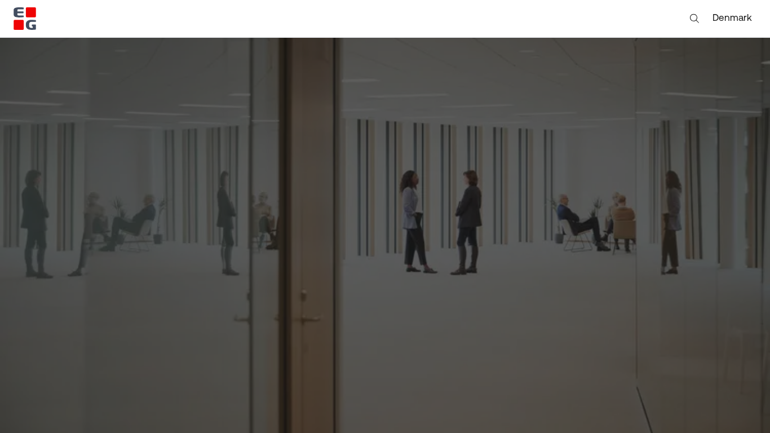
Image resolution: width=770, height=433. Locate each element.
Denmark (732, 18)
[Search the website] (694, 19)
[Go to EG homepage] (25, 18)
